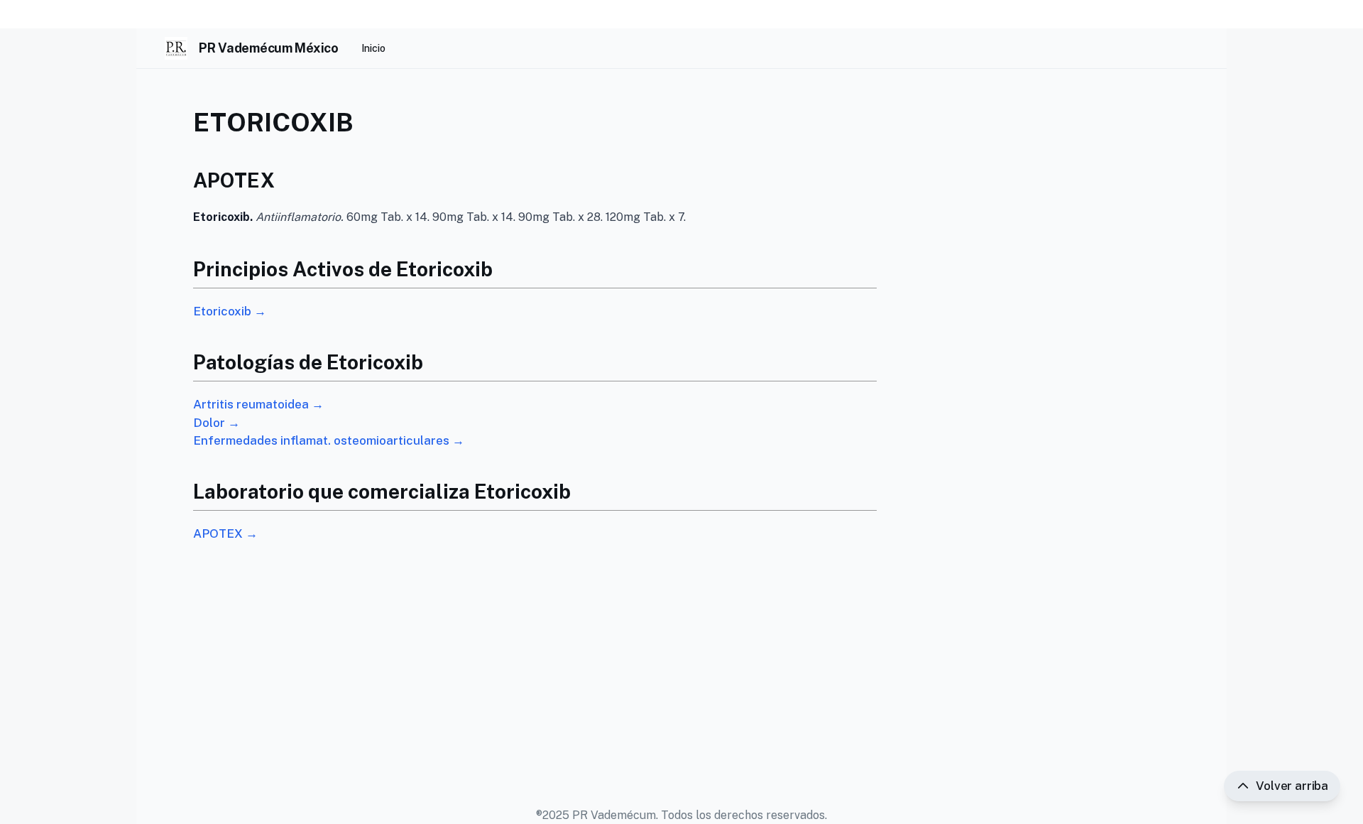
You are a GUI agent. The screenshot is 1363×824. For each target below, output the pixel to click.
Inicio (373, 48)
